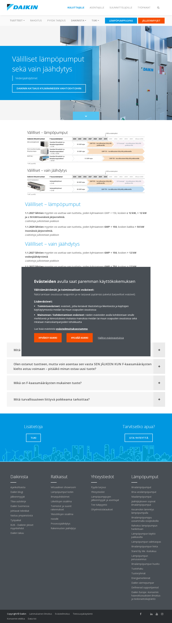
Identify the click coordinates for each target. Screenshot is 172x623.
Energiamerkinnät (140, 578)
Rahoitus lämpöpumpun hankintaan (144, 527)
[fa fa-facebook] (140, 614)
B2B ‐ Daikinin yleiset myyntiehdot (21, 526)
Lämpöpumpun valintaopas (146, 541)
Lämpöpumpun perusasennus (139, 557)
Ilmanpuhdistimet (60, 496)
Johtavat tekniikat (19, 510)
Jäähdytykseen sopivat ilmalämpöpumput (143, 503)
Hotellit (54, 518)
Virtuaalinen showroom (63, 487)
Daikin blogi (16, 492)
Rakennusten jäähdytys (63, 528)
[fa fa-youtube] (157, 614)
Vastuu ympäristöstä (21, 515)
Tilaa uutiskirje (18, 501)
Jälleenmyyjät (17, 496)
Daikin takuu (17, 533)
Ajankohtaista (17, 487)
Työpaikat (15, 520)
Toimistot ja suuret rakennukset (61, 507)
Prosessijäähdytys (60, 523)
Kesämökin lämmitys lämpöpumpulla (142, 511)
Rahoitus (36, 20)
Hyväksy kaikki (48, 337)
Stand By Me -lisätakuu (143, 551)
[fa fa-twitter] (146, 614)
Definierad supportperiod (145, 587)
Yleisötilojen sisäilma (62, 514)
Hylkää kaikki (79, 337)
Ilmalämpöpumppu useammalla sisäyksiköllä (145, 519)
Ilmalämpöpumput (141, 487)
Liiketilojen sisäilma (61, 501)
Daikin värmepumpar (142, 582)
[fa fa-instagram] (162, 614)
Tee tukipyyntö (99, 504)
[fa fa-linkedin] (151, 614)
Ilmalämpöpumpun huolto (145, 563)
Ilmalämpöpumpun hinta (144, 546)
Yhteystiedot (98, 492)
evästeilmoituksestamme (72, 328)
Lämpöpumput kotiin (62, 492)
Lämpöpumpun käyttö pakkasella (143, 535)
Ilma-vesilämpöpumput (143, 492)
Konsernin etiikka (16, 618)
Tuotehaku (137, 568)
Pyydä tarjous (56, 20)
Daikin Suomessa (19, 506)
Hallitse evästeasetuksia (111, 337)
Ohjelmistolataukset (102, 509)
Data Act (32, 618)
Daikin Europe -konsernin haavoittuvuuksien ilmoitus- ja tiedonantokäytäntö (146, 595)
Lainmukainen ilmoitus (40, 613)
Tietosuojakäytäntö (83, 613)
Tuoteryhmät (138, 573)
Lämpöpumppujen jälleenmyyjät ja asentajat (105, 498)
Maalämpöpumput (141, 496)
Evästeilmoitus (62, 613)
